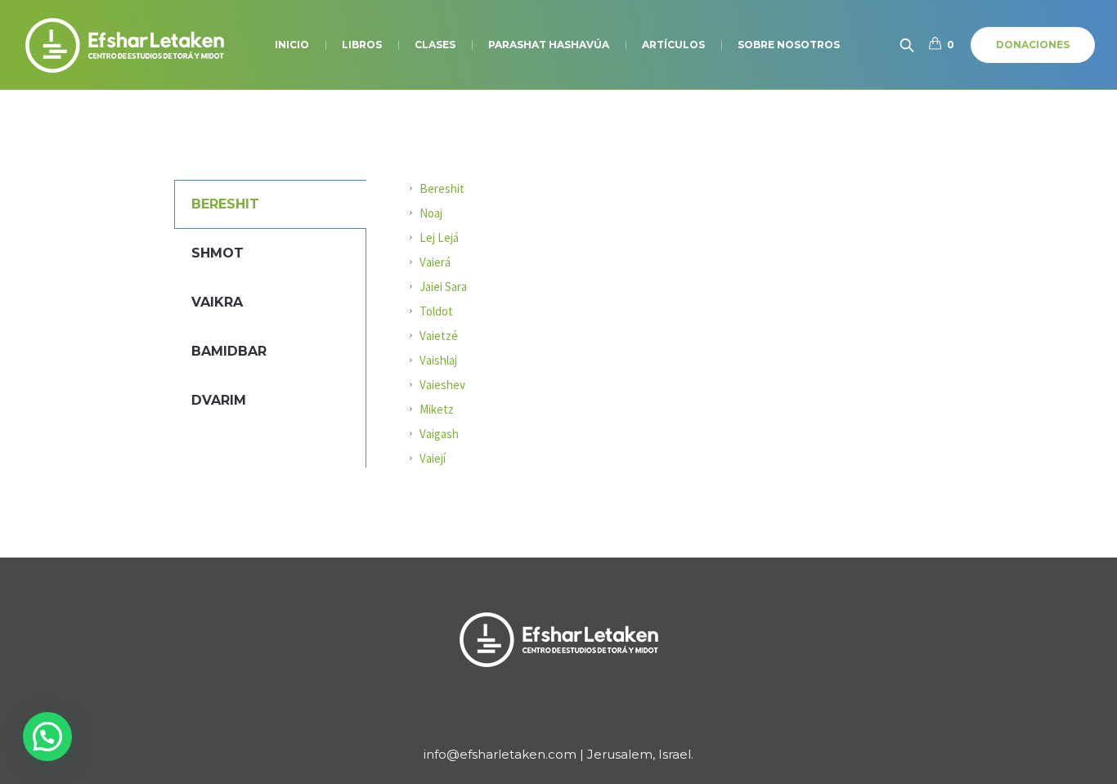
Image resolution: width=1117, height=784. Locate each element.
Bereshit (441, 188)
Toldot (436, 311)
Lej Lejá (439, 237)
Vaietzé (438, 335)
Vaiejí (432, 458)
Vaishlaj (438, 360)
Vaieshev (442, 384)
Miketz (436, 409)
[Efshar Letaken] (558, 639)
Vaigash (439, 433)
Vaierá (435, 262)
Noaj (430, 213)
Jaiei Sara (443, 286)
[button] (47, 736)
